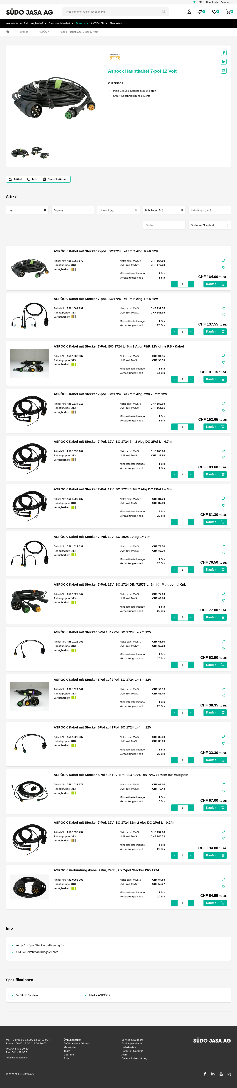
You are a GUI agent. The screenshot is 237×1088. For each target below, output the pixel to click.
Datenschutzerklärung (134, 1058)
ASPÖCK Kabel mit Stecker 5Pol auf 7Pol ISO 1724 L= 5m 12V (102, 680)
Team (67, 1050)
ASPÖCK (44, 31)
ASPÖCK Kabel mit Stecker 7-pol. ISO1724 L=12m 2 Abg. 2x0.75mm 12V (110, 394)
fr (200, 2)
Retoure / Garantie (132, 1050)
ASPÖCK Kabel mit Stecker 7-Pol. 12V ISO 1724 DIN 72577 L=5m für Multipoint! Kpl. (120, 584)
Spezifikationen (57, 179)
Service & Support (132, 1039)
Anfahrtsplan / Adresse (77, 1043)
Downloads (212, 2)
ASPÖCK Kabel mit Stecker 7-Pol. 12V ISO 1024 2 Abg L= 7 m (102, 537)
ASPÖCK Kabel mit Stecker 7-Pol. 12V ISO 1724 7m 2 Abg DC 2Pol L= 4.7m (113, 441)
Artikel (18, 179)
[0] (200, 11)
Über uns (69, 1054)
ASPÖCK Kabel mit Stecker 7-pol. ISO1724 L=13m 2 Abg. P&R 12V (106, 251)
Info (34, 179)
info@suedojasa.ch (17, 1057)
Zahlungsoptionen (132, 1043)
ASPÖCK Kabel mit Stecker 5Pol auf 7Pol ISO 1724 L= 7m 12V (102, 632)
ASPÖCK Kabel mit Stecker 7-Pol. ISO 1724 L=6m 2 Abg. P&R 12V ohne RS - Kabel (119, 346)
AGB (124, 1054)
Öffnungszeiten (72, 1039)
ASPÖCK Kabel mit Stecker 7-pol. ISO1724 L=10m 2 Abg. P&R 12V (106, 299)
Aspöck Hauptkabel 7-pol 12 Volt (79, 31)
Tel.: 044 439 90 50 (17, 1048)
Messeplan (70, 1047)
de (194, 2)
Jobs (66, 1058)
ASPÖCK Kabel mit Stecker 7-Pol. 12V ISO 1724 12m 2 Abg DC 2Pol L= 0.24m (114, 822)
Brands (24, 31)
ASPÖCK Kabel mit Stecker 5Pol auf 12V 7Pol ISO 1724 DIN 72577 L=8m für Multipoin (121, 775)
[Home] (8, 32)
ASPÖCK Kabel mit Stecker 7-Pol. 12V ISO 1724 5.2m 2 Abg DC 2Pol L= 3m (113, 489)
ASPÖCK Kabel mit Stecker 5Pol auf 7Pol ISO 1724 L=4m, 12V (102, 727)
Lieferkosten (128, 1047)
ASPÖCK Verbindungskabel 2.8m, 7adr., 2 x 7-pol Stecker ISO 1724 (106, 870)
